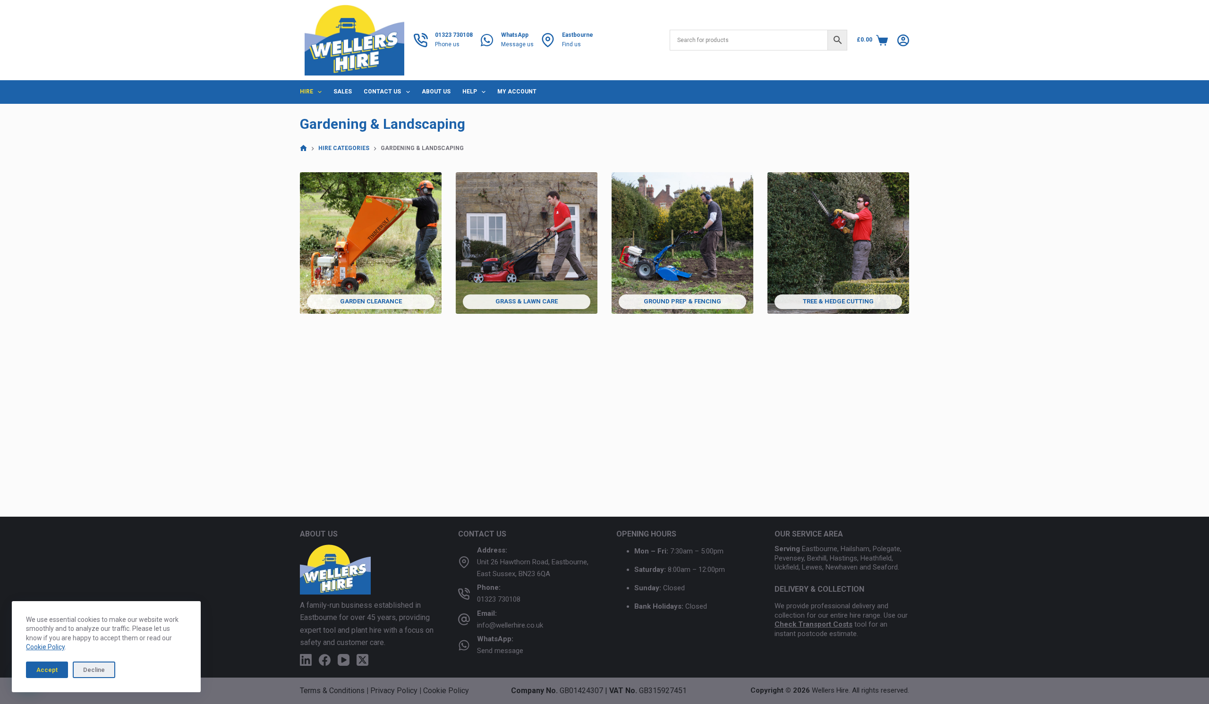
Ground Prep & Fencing (682, 301)
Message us (517, 44)
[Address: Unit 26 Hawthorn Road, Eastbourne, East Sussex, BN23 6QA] (464, 562)
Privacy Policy (393, 690)
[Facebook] (325, 660)
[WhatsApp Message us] (487, 40)
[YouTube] (343, 660)
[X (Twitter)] (362, 660)
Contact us (382, 91)
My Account (516, 91)
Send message (500, 650)
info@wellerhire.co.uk (510, 625)
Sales (342, 91)
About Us (436, 91)
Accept (47, 669)
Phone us (447, 44)
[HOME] (303, 148)
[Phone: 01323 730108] (464, 594)
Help (469, 91)
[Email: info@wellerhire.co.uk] (464, 619)
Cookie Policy (45, 647)
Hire (306, 91)
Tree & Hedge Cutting (838, 301)
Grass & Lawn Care (526, 301)
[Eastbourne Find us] (548, 40)
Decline (94, 669)
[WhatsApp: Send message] (464, 645)
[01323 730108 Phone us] (421, 40)
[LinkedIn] (306, 660)
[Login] (903, 40)
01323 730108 (498, 599)
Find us (571, 44)
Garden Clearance (371, 301)
